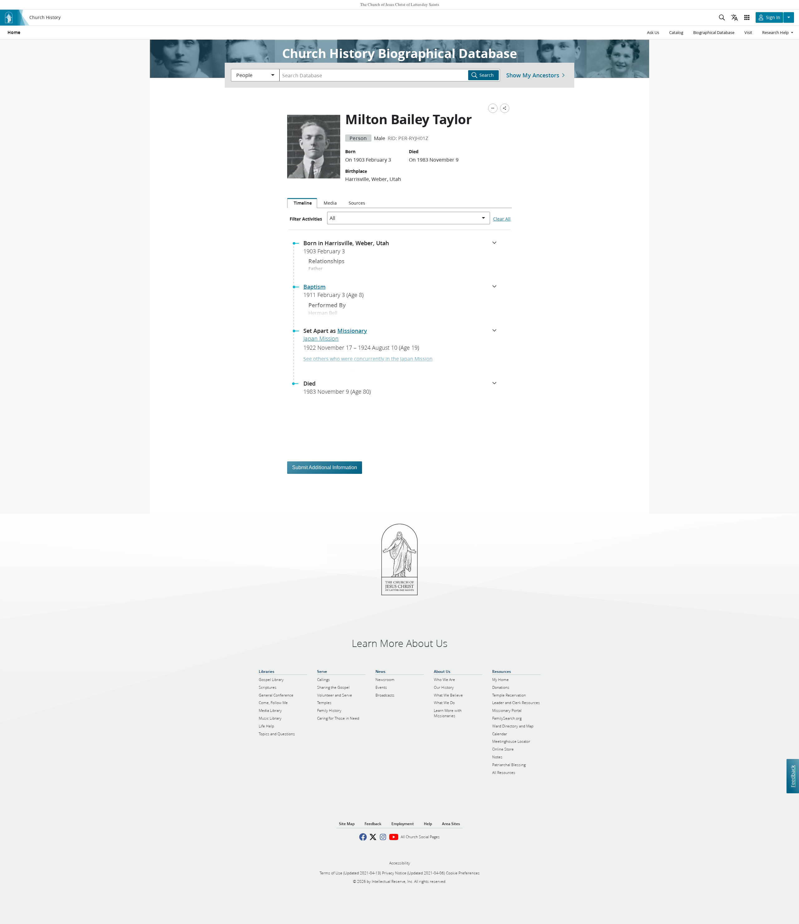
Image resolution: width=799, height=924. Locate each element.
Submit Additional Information (324, 467)
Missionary (352, 331)
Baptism (314, 287)
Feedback (792, 776)
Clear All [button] (502, 219)
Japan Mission (321, 338)
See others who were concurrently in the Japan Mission (368, 358)
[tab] (302, 203)
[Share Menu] (504, 108)
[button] (402, 249)
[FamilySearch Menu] (493, 108)
